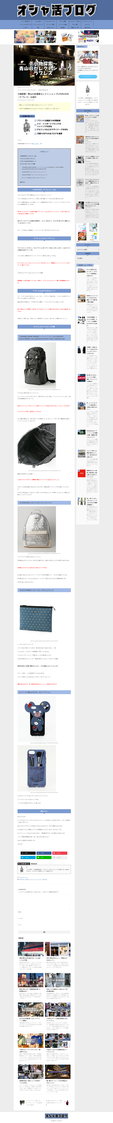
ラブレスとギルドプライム (27, 158)
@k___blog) (35, 143)
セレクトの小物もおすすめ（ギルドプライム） (34, 177)
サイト (20, 924)
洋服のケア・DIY (75, 27)
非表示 (46, 151)
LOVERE (27, 879)
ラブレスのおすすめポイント (28, 161)
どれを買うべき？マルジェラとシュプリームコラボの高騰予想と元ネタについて (92, 204)
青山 (46, 879)
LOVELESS (21, 879)
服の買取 (63, 27)
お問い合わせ (87, 27)
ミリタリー (25, 27)
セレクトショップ (33, 879)
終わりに (22, 182)
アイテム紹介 (38, 21)
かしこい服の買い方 (25, 21)
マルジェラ (87, 24)
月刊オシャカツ (50, 27)
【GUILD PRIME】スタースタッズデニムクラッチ (34, 175)
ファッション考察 (50, 24)
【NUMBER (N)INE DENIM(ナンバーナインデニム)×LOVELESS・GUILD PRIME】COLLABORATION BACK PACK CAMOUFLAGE (43, 168)
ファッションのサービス (25, 24)
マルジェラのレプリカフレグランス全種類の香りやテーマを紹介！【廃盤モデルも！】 (92, 181)
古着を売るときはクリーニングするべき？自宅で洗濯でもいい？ (92, 138)
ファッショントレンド (38, 24)
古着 (38, 27)
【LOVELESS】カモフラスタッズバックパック (34, 172)
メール (20, 918)
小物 (43, 879)
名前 (19, 912)
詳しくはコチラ (87, 76)
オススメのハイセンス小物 (27, 164)
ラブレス (40, 879)
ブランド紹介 (75, 24)
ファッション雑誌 (63, 24)
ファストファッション (87, 21)
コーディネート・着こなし (75, 21)
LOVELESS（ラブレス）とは (28, 156)
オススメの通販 (62, 21)
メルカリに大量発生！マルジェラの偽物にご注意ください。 (92, 158)
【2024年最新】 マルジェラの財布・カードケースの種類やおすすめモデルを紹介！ (92, 321)
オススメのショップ (50, 21)
